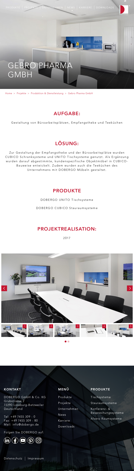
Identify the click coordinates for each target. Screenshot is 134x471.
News (71, 8)
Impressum (36, 458)
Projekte (31, 8)
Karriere (85, 8)
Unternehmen (52, 8)
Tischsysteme (101, 397)
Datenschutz (13, 458)
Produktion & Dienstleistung (47, 93)
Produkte (13, 8)
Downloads (105, 8)
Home (8, 93)
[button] (4, 288)
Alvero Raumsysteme (106, 418)
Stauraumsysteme (104, 403)
